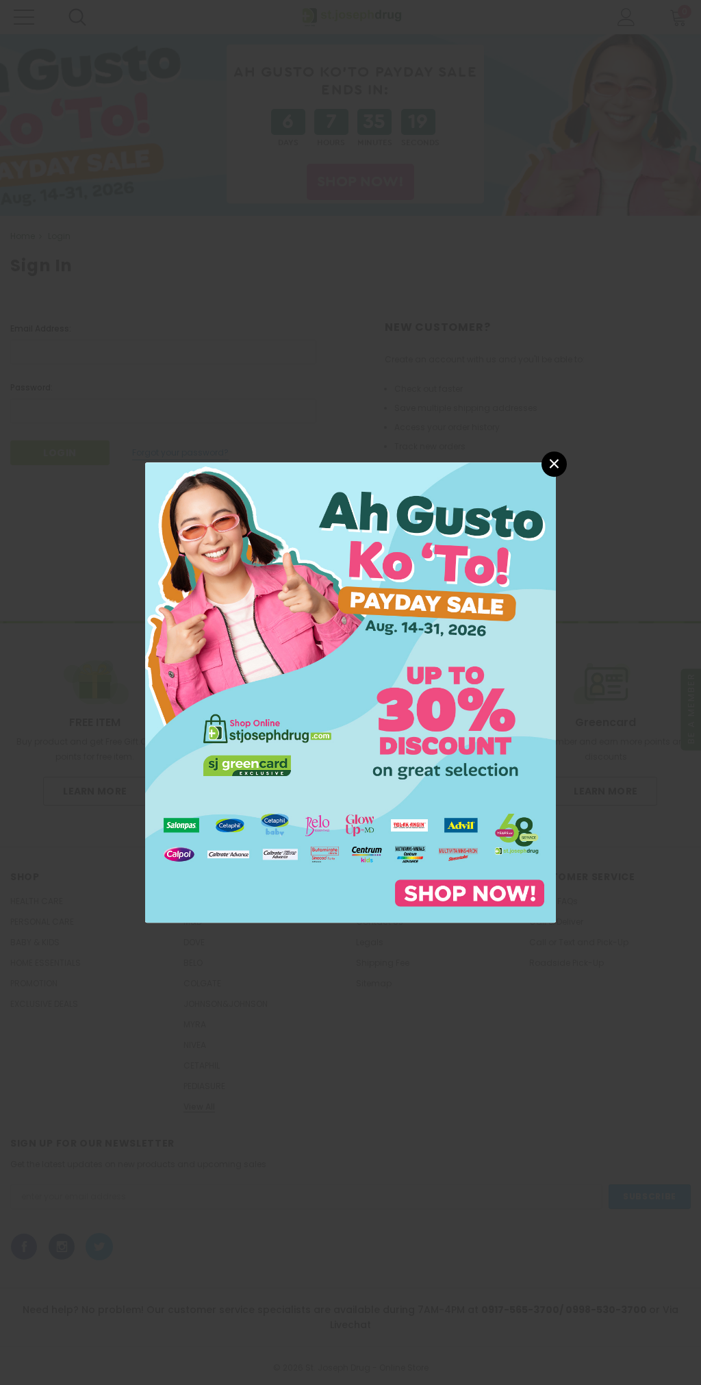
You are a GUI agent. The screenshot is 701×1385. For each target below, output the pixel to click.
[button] (554, 464)
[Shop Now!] (350, 691)
